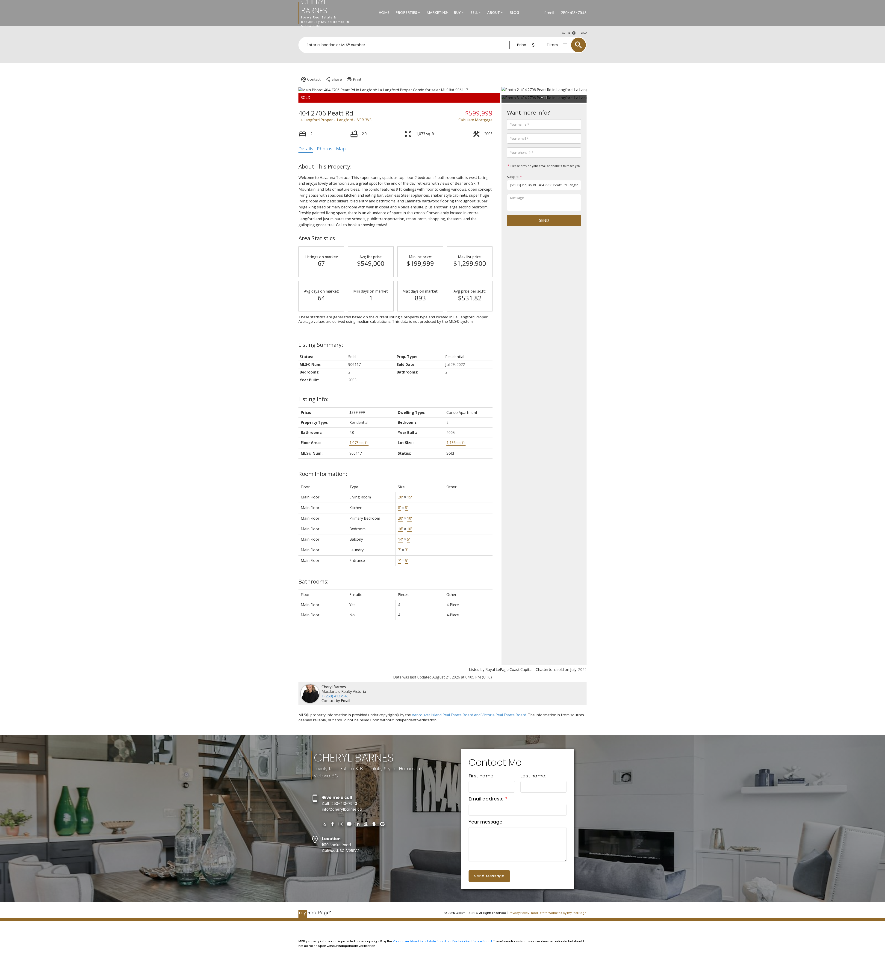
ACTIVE (566, 33)
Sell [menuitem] (474, 12)
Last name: (533, 776)
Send (544, 220)
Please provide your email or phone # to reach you (545, 166)
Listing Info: (313, 399)
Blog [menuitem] (514, 12)
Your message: (486, 822)
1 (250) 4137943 (335, 696)
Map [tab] (341, 148)
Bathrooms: (313, 581)
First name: (481, 776)
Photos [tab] (324, 148)
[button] (324, 824)
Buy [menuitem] (457, 12)
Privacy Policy (519, 913)
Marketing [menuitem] (437, 12)
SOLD (584, 33)
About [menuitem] (493, 12)
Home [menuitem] (384, 12)
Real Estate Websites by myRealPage (559, 913)
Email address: (486, 799)
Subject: (513, 177)
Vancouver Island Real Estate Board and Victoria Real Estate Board (469, 714)
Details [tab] (305, 148)
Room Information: (322, 473)
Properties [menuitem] (406, 12)
